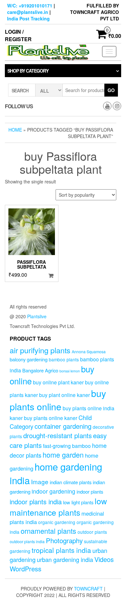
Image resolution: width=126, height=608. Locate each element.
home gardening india (56, 473)
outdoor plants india (27, 541)
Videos (104, 559)
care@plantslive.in (27, 12)
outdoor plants (92, 532)
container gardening (63, 426)
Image (39, 481)
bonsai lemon (69, 370)
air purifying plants (40, 350)
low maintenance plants (58, 506)
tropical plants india (61, 550)
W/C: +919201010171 (29, 5)
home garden (63, 455)
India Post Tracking (28, 18)
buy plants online (58, 399)
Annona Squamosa (89, 352)
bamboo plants (64, 359)
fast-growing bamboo (67, 445)
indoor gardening (53, 491)
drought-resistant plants (57, 435)
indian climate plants (70, 482)
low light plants (78, 502)
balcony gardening (28, 359)
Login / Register (18, 35)
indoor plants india (36, 501)
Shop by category (27, 70)
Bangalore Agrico (40, 370)
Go (111, 90)
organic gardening (56, 522)
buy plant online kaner (64, 394)
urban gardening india (65, 559)
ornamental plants (48, 531)
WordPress (25, 568)
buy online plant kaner (58, 382)
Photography (64, 540)
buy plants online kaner (50, 417)
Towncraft (88, 588)
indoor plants (90, 491)
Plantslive (37, 316)
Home (15, 129)
